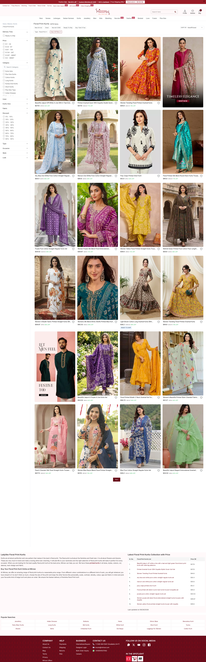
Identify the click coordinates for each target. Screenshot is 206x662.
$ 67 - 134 (9, 50)
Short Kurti (154, 625)
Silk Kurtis (86, 625)
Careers (79, 654)
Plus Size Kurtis (10, 74)
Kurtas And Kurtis (11, 84)
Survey (49, 5)
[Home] (103, 11)
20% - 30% (9, 122)
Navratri (118, 18)
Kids (100, 18)
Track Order (32, 5)
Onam (47, 27)
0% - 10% (9, 116)
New (41, 18)
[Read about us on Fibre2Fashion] (140, 658)
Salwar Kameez (68, 18)
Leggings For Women (154, 628)
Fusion (154, 18)
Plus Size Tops (10, 90)
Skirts (52, 628)
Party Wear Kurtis (18, 625)
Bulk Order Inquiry (60, 6)
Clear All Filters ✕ (56, 32)
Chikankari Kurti (86, 628)
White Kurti (120, 625)
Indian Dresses (10, 93)
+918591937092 (101, 651)
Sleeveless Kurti (188, 621)
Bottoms (86, 621)
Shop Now (56, 97)
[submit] (175, 12)
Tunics (188, 625)
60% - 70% (9, 133)
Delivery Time (8, 32)
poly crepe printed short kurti (146, 586)
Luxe (147, 18)
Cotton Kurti (188, 628)
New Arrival (38, 27)
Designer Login (81, 647)
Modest (140, 18)
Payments (62, 644)
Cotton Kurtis (10, 77)
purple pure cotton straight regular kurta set (151, 594)
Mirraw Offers (47, 660)
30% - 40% (9, 125)
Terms (45, 654)
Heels (120, 621)
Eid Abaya (120, 628)
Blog (44, 651)
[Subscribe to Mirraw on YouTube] (138, 645)
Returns (62, 651)
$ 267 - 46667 (10, 55)
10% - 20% (9, 119)
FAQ (60, 654)
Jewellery (87, 18)
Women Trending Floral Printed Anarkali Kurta (152, 573)
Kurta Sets (9, 71)
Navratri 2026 (56, 27)
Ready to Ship (10, 36)
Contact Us (6, 5)
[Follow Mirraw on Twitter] (133, 645)
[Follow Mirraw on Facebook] (149, 645)
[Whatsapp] (128, 645)
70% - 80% (9, 136)
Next (116, 479)
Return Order (42, 5)
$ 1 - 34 (8, 44)
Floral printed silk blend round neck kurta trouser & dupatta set (157, 590)
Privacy (45, 657)
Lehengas (56, 18)
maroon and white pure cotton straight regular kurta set (155, 581)
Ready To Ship (68, 27)
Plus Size (163, 18)
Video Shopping (87, 6)
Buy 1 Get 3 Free (80, 27)
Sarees (48, 18)
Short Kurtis (9, 87)
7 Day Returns (15, 5)
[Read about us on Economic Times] (128, 658)
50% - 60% (9, 130)
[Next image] (72, 69)
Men (94, 18)
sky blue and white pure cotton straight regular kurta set (155, 577)
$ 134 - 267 (9, 52)
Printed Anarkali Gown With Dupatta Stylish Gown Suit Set (156, 569)
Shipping (62, 647)
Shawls (18, 628)
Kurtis (79, 18)
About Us (46, 644)
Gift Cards (74, 6)
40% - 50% (9, 128)
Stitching (24, 5)
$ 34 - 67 (8, 47)
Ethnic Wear (154, 621)
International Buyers (83, 644)
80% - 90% (9, 139)
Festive (130, 18)
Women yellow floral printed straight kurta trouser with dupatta (157, 604)
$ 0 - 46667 (9, 58)
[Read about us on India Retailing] (134, 658)
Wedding (108, 18)
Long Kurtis (9, 80)
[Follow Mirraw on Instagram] (144, 645)
